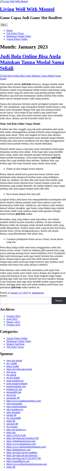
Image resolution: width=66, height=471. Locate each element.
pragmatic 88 (13, 398)
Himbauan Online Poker (18, 36)
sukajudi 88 (12, 423)
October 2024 (13, 316)
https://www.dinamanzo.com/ (21, 444)
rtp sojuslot (11, 426)
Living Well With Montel (27, 9)
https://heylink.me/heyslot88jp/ (21, 452)
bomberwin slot (14, 389)
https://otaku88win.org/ (18, 461)
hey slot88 (11, 363)
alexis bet (11, 395)
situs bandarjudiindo (16, 406)
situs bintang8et (14, 403)
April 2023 (11, 319)
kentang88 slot (13, 392)
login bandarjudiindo (16, 383)
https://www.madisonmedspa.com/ (23, 400)
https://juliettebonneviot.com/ (21, 441)
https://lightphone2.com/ (18, 449)
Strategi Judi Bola (15, 344)
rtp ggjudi (11, 375)
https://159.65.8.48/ (16, 435)
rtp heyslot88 (13, 377)
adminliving (38, 292)
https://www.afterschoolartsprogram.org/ (26, 464)
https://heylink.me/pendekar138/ (22, 438)
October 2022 (13, 324)
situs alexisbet (13, 412)
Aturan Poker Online (17, 39)
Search (3, 295)
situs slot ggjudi (14, 360)
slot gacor (11, 372)
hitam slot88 (12, 366)
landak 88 (11, 415)
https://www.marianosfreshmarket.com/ (26, 446)
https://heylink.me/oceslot (19, 369)
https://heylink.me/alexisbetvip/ (22, 455)
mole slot (11, 432)
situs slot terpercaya (16, 429)
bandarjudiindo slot (16, 386)
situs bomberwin (14, 409)
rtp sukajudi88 (13, 418)
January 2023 (13, 321)
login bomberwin (15, 380)
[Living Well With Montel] (14, 1)
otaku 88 (10, 421)
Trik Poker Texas (15, 33)
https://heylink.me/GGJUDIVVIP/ (23, 458)
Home (9, 30)
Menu (3, 25)
